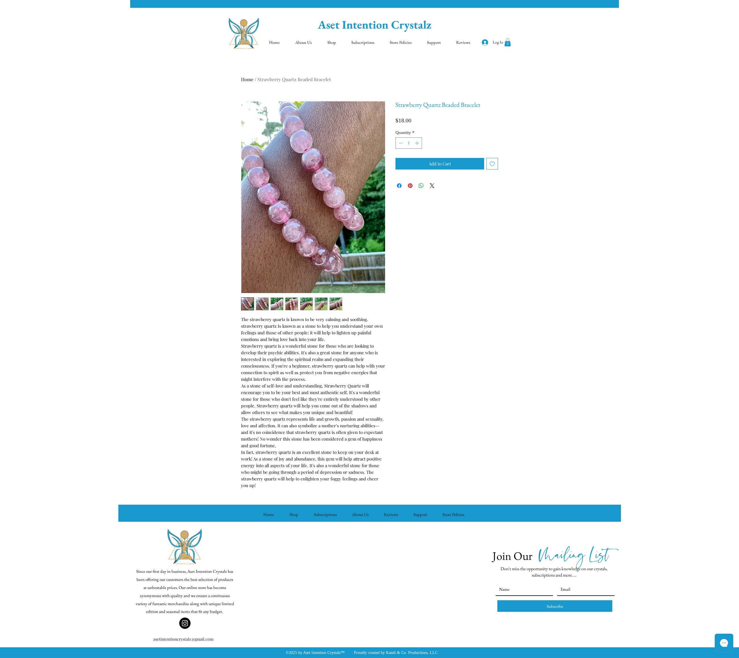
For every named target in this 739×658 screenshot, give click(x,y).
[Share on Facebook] (399, 185)
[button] (507, 42)
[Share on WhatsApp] (421, 185)
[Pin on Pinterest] (410, 185)
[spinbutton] (409, 143)
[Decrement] (400, 143)
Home (247, 79)
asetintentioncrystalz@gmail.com (183, 639)
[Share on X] (432, 185)
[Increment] (417, 143)
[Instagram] (185, 623)
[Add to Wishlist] (492, 164)
